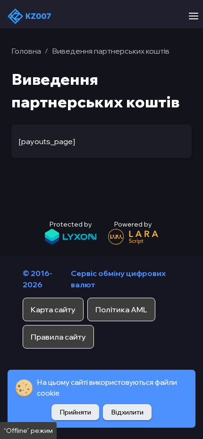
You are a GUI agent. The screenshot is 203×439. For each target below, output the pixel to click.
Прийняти (75, 412)
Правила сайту (58, 336)
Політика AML (121, 309)
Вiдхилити (127, 412)
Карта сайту (53, 309)
